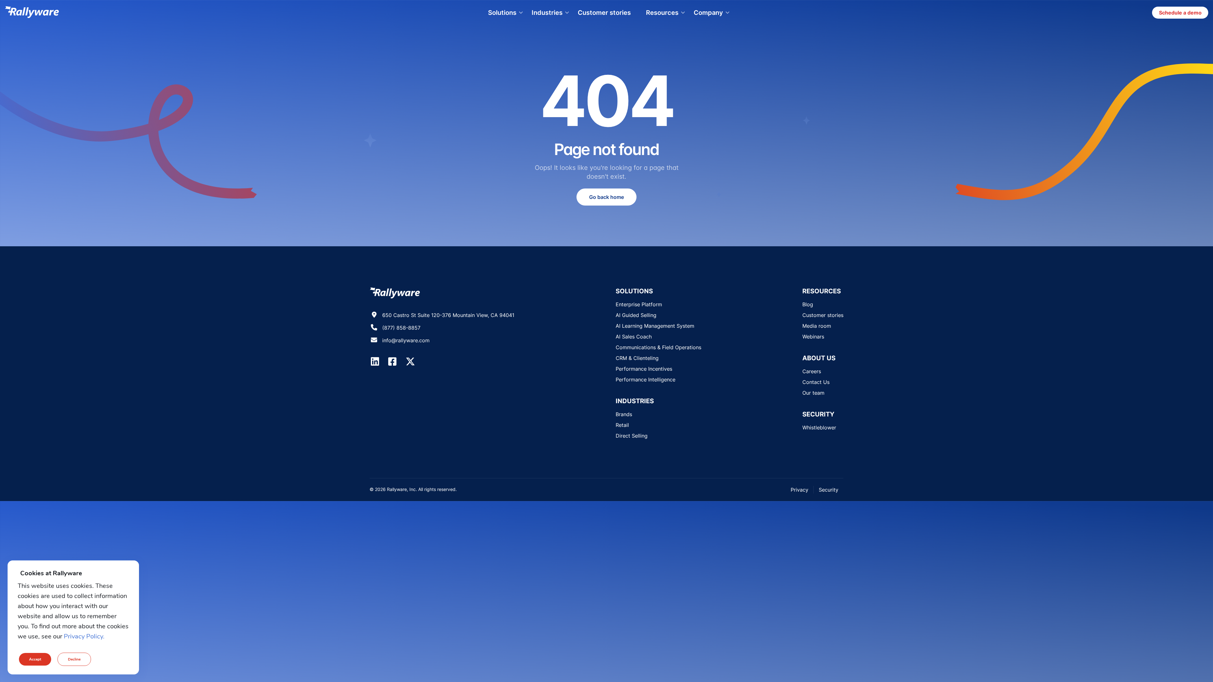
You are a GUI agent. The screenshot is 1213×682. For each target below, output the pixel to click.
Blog (807, 304)
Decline (74, 659)
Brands (624, 414)
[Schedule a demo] (1180, 13)
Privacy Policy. (84, 636)
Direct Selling (632, 436)
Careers (811, 371)
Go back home (606, 197)
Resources (662, 12)
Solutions (502, 12)
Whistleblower (819, 427)
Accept (35, 659)
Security (828, 490)
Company (708, 12)
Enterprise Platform (639, 304)
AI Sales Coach (634, 336)
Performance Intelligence (645, 379)
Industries (547, 12)
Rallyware (32, 12)
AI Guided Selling (636, 315)
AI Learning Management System (655, 326)
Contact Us (816, 382)
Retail (622, 425)
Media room (816, 326)
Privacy (799, 490)
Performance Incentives (644, 369)
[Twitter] (410, 361)
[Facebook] (392, 361)
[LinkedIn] (375, 361)
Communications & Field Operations (658, 347)
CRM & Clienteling (637, 358)
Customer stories (604, 12)
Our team (813, 393)
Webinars (813, 336)
